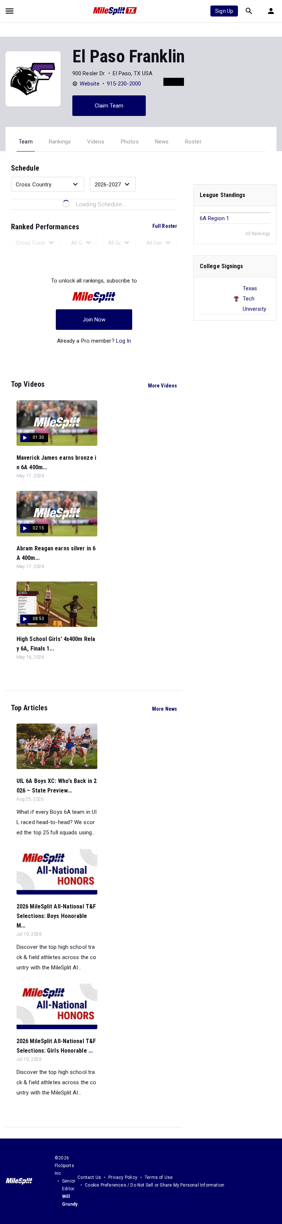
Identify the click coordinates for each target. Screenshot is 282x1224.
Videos (95, 141)
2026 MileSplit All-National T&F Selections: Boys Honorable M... (56, 916)
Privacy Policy (122, 1177)
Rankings (60, 141)
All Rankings (257, 233)
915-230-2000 (124, 83)
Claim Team (109, 105)
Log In (123, 341)
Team (26, 141)
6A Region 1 (214, 218)
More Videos (162, 386)
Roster (193, 141)
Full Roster (164, 226)
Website (90, 83)
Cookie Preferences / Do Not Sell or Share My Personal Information (154, 1185)
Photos (130, 141)
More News (164, 709)
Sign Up (224, 11)
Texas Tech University (254, 298)
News (162, 141)
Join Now (94, 319)
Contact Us (89, 1177)
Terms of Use (159, 1177)
